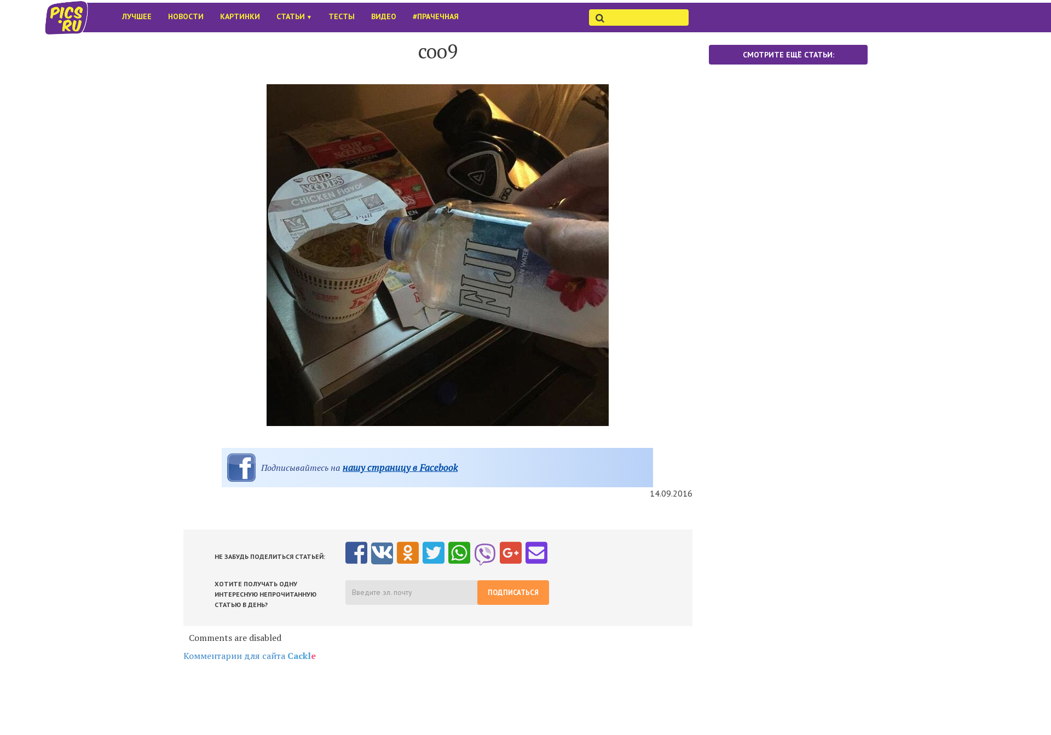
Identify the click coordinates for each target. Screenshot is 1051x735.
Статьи (294, 16)
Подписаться (513, 592)
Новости (186, 16)
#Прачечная (436, 16)
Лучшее (137, 16)
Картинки (240, 16)
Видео (383, 16)
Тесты (341, 16)
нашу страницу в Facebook (400, 467)
